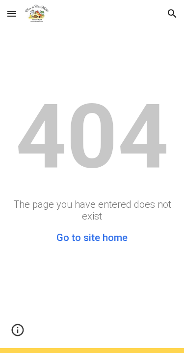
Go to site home (92, 237)
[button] (12, 13)
